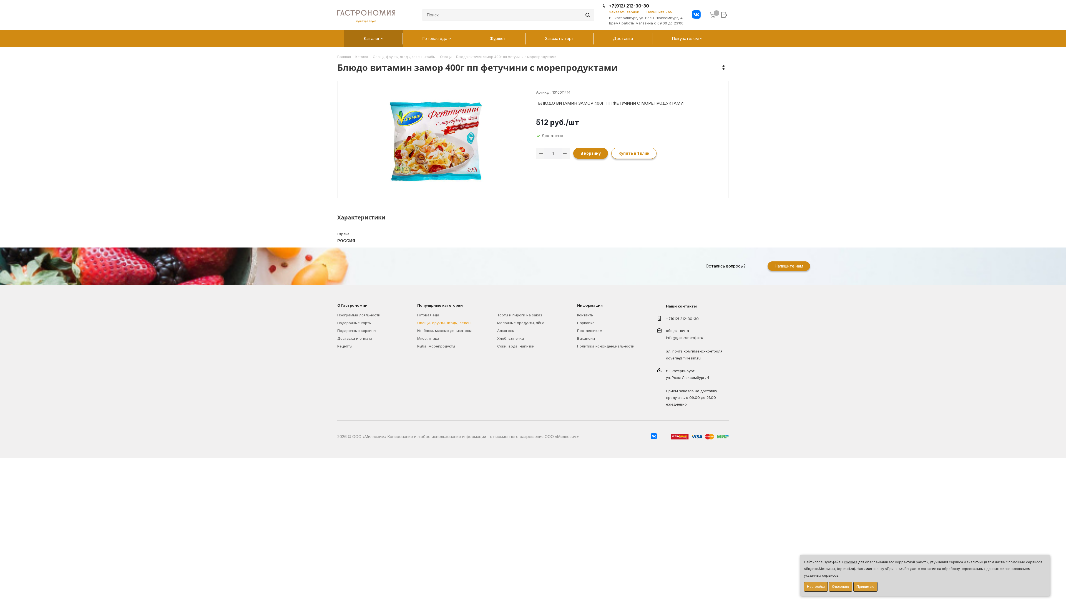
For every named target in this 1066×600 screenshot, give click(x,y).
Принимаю (865, 586)
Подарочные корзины (356, 330)
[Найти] (587, 15)
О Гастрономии (352, 305)
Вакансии (586, 338)
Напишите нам (660, 12)
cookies (850, 562)
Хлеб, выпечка (510, 338)
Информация (590, 305)
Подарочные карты (354, 323)
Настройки (816, 586)
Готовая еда (428, 315)
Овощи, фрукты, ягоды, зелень (444, 323)
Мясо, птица (428, 338)
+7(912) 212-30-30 (629, 6)
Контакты (585, 315)
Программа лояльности (358, 315)
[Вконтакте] (696, 15)
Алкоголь (505, 330)
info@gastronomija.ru (684, 338)
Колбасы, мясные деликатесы (444, 330)
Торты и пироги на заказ (519, 315)
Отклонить (840, 586)
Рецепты (344, 346)
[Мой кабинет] (725, 15)
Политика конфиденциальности (605, 346)
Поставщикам (589, 330)
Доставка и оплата (354, 338)
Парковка (586, 323)
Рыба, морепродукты (436, 346)
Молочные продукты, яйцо (520, 323)
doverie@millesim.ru (683, 358)
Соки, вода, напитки (515, 346)
